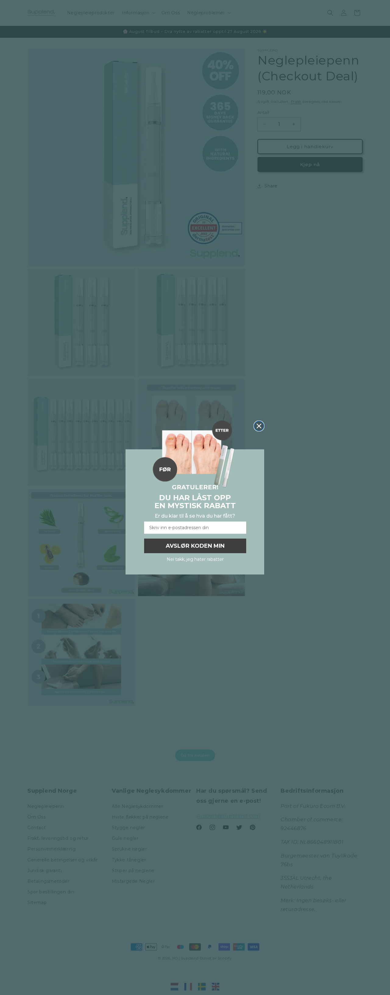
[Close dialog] (259, 426)
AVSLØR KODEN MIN (195, 546)
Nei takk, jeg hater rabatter (195, 559)
